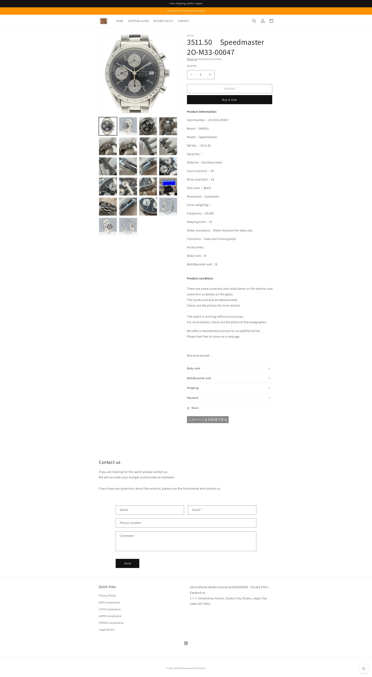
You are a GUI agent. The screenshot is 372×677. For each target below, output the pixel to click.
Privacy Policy (107, 595)
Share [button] (195, 408)
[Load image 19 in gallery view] (148, 207)
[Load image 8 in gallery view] (168, 146)
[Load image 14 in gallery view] (128, 186)
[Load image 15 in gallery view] (148, 186)
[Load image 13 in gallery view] (108, 186)
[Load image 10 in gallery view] (128, 166)
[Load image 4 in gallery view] (168, 126)
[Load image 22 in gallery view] (128, 227)
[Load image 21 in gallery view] (108, 227)
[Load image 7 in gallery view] (148, 146)
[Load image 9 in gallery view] (108, 166)
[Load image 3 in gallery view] (148, 126)
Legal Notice (106, 629)
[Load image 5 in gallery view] (108, 146)
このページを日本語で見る (208, 420)
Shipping (192, 59)
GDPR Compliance (110, 616)
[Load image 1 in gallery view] (108, 126)
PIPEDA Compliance (111, 623)
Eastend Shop (180, 668)
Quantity (192, 65)
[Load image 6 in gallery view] (128, 146)
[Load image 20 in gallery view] (168, 207)
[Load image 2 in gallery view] (128, 126)
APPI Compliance (109, 602)
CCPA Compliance (110, 609)
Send (127, 563)
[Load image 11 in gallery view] (148, 166)
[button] (254, 21)
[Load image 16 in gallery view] (168, 186)
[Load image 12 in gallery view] (168, 166)
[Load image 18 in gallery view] (128, 207)
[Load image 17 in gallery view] (108, 207)
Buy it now (229, 99)
